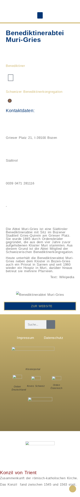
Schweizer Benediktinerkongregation (34, 92)
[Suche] (50, 324)
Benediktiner (15, 66)
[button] (40, 15)
